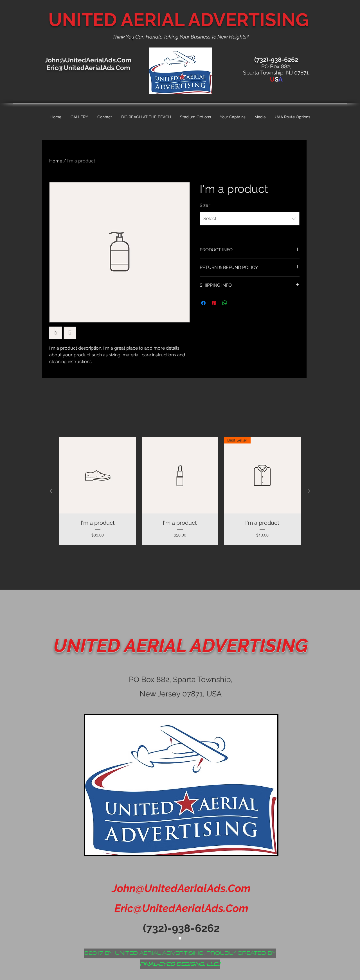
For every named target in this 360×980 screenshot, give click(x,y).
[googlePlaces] (180, 938)
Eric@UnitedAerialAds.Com (88, 67)
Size (205, 205)
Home (55, 161)
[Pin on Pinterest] (214, 303)
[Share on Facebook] (203, 303)
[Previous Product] (51, 491)
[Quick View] (97, 475)
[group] (180, 491)
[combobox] (250, 218)
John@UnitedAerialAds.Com (88, 60)
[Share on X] (235, 303)
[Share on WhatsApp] (224, 303)
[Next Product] (308, 491)
